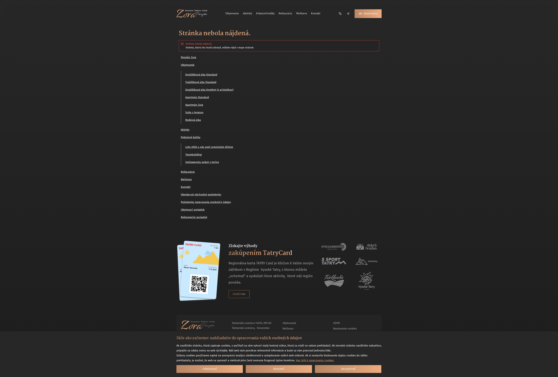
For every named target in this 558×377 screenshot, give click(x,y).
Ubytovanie (187, 65)
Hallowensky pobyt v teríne (202, 162)
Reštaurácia (188, 172)
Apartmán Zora (194, 105)
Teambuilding (193, 154)
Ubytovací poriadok (193, 209)
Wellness (186, 179)
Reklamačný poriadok (194, 217)
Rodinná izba (193, 120)
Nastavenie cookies (345, 328)
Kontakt (186, 187)
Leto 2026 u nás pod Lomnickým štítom (209, 147)
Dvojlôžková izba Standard (201, 74)
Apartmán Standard (197, 97)
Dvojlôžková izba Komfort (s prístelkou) (209, 89)
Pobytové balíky (190, 137)
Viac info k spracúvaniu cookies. (315, 360)
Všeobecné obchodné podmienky (201, 194)
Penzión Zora (188, 57)
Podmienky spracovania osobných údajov (206, 202)
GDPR (336, 323)
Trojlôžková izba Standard (200, 82)
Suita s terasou (194, 112)
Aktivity (185, 129)
